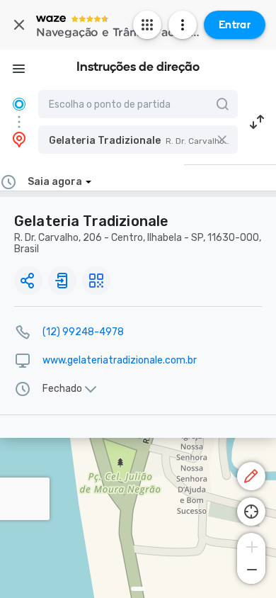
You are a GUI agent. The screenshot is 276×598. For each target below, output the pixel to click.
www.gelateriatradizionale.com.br (119, 360)
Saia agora (55, 182)
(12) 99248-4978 (83, 332)
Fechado (62, 389)
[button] (138, 139)
